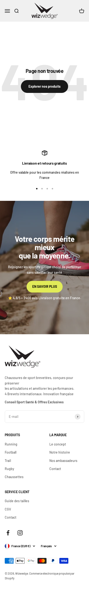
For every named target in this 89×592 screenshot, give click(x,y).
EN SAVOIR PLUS (44, 286)
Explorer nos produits (44, 86)
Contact (55, 469)
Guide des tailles (17, 501)
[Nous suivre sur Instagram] (20, 533)
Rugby (9, 469)
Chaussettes (14, 477)
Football (10, 452)
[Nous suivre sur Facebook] (8, 533)
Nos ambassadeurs (63, 461)
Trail (8, 461)
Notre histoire (59, 452)
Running (11, 444)
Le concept (57, 444)
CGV (8, 509)
